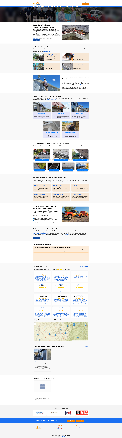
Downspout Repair (77, 194)
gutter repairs (67, 181)
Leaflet (73, 340)
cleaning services (46, 51)
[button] (85, 325)
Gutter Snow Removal (39, 185)
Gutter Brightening (78, 64)
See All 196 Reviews (84, 266)
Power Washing (49, 64)
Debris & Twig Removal (51, 55)
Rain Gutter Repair (58, 185)
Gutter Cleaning (40, 6)
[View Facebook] (64, 428)
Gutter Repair (68, 6)
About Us (75, 6)
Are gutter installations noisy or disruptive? (44, 254)
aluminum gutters (78, 84)
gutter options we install (52, 99)
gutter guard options (73, 147)
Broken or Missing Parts (40, 194)
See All (86, 346)
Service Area (41, 19)
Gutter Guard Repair (58, 194)
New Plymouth (36, 233)
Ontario (41, 233)
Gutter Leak (75, 185)
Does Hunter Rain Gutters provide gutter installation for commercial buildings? (52, 247)
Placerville (45, 233)
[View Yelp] (61, 428)
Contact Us (85, 4)
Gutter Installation (50, 6)
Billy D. (36, 361)
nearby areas (84, 232)
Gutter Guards (59, 6)
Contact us (66, 234)
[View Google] (58, 428)
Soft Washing (76, 55)
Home (34, 6)
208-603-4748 (76, 4)
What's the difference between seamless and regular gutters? (48, 259)
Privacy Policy (60, 433)
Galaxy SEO (63, 436)
